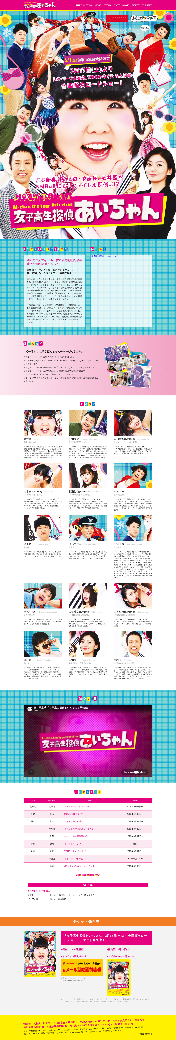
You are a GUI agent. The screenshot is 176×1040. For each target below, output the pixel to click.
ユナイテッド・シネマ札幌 (77, 806)
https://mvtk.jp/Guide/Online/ (74, 981)
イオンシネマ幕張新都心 (75, 836)
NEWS (98, 5)
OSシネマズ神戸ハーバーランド (79, 866)
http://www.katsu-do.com (76, 1032)
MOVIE (125, 5)
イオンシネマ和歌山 (73, 859)
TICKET (136, 5)
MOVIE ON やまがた (74, 814)
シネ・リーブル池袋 (73, 821)
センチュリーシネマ (73, 844)
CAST (117, 5)
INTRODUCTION (84, 5)
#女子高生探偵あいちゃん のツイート (106, 256)
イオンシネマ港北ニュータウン (79, 829)
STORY (107, 5)
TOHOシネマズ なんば (75, 851)
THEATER (147, 5)
